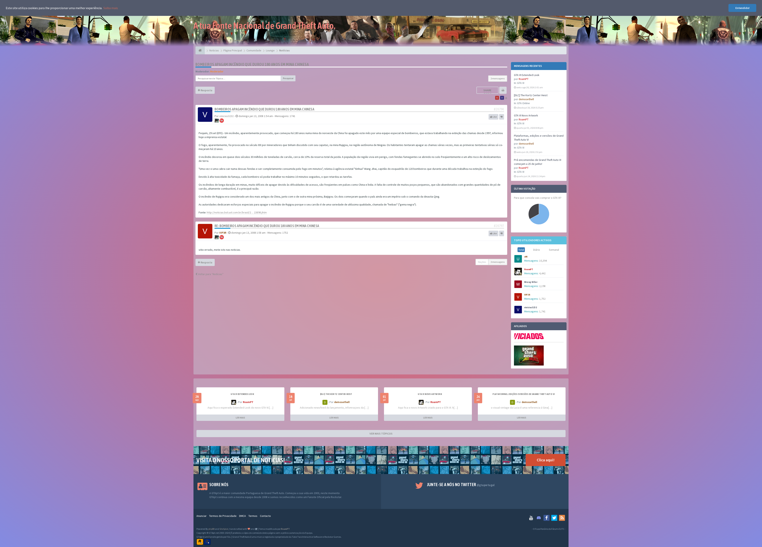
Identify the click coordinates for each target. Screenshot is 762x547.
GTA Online (523, 103)
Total (521, 249)
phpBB (211, 528)
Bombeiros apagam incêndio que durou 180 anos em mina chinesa (252, 64)
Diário (536, 249)
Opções (482, 261)
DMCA (242, 516)
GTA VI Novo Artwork (526, 115)
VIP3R (527, 294)
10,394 (543, 260)
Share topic (487, 92)
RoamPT (523, 79)
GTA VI (520, 83)
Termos (252, 516)
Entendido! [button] (742, 8)
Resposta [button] (206, 90)
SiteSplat (223, 528)
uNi (526, 256)
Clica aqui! (545, 459)
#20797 (499, 226)
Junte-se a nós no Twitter (461, 484)
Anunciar (201, 516)
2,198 (542, 286)
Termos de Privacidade (223, 516)
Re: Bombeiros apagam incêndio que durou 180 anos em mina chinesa (267, 226)
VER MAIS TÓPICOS (381, 433)
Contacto (265, 516)
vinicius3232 (530, 307)
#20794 (499, 109)
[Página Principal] (200, 50)
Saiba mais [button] (110, 8)
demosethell (526, 99)
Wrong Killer (531, 282)
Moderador (216, 71)
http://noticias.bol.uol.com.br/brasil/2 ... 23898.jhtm (237, 212)
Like (494, 116)
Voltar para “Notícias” (210, 274)
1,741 (542, 311)
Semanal (554, 249)
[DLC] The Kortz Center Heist (530, 95)
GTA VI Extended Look (526, 75)
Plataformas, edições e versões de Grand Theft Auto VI (524, 394)
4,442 (542, 273)
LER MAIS (240, 417)
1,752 (542, 298)
